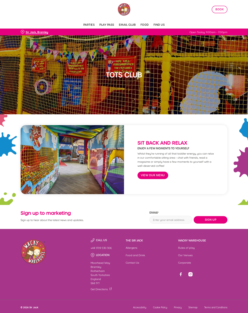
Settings (173, 38)
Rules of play (186, 247)
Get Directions (99, 289)
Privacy (178, 307)
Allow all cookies (220, 8)
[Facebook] (180, 274)
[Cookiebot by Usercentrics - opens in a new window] (22, 38)
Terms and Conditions (215, 307)
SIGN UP (210, 220)
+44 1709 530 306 (101, 247)
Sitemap (192, 307)
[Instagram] (190, 274)
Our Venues (185, 255)
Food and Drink (135, 255)
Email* (153, 212)
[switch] (97, 38)
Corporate (184, 262)
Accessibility (139, 307)
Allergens (131, 247)
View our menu (153, 175)
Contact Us (132, 262)
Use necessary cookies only (219, 20)
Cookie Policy (160, 307)
